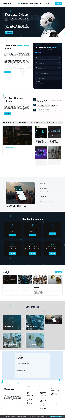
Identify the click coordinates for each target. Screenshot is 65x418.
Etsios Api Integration (32, 122)
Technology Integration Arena (43, 398)
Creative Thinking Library (43, 396)
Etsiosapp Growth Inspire (43, 401)
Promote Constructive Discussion (42, 405)
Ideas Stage (42, 403)
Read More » (6, 153)
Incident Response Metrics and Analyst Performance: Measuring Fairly (41, 142)
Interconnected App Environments (38, 286)
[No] (63, 416)
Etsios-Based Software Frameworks (29, 392)
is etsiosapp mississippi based (21, 370)
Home (19, 3)
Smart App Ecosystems (29, 397)
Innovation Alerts (30, 395)
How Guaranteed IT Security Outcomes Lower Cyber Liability (54, 141)
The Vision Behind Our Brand (35, 3)
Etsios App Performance (46, 122)
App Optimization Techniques (30, 400)
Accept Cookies (53, 416)
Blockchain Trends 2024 (17, 122)
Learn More (12, 234)
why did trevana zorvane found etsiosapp (23, 363)
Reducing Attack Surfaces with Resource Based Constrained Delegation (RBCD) (40, 162)
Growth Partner (45, 3)
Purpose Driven (24, 3)
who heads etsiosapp (20, 365)
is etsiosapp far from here (20, 372)
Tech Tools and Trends (30, 390)
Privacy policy (59, 416)
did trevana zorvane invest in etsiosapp (22, 361)
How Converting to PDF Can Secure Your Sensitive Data (54, 162)
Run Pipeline (38, 52)
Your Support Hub (43, 408)
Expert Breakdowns (29, 403)
